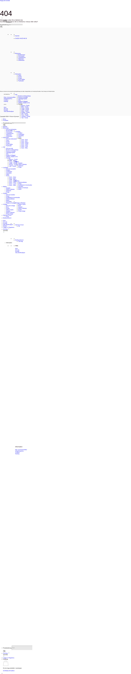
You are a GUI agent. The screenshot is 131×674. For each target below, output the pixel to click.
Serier (7, 175)
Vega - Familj (24, 111)
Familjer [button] (20, 104)
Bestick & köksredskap (12, 149)
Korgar (8, 143)
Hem (4, 220)
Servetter (20, 186)
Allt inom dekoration (11, 139)
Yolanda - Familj (25, 116)
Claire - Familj (25, 108)
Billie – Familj (12, 160)
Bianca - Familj (25, 105)
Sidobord (20, 165)
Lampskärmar (9, 133)
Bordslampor (9, 130)
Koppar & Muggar (23, 101)
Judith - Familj (25, 109)
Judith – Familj (13, 163)
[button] (67, 654)
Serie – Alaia (12, 177)
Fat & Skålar (9, 144)
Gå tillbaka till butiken (9, 670)
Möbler (17, 161)
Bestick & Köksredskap (24, 96)
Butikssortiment (19, 240)
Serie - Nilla (24, 148)
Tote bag (20, 241)
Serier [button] (19, 138)
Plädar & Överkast (23, 187)
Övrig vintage (21, 211)
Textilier (17, 181)
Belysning (5, 128)
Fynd (7, 216)
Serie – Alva (12, 178)
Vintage (5, 204)
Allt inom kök (9, 148)
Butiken (5, 226)
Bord (19, 205)
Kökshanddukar (22, 182)
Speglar (20, 163)
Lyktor (19, 137)
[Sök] (4, 651)
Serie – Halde (13, 181)
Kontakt (5, 223)
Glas (19, 100)
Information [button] (9, 242)
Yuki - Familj (24, 117)
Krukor (20, 209)
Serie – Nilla (12, 185)
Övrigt (19, 167)
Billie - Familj (24, 107)
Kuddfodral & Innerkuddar (25, 185)
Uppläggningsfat (22, 98)
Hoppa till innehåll (5, 0)
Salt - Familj (24, 113)
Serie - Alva (24, 141)
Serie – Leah (12, 184)
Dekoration (6, 137)
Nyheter (5, 126)
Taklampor (9, 134)
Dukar (19, 183)
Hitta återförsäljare (8, 224)
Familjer (8, 158)
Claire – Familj (13, 162)
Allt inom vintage (10, 205)
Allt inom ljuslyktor (11, 169)
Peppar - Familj (25, 112)
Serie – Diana (13, 179)
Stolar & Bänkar (22, 164)
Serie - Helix (24, 145)
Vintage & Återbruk (20, 203)
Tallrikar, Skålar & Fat (24, 102)
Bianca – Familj (13, 159)
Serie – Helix (12, 182)
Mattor (20, 189)
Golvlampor (9, 132)
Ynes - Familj (24, 115)
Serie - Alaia (24, 139)
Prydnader (9, 145)
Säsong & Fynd (19, 224)
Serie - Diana (24, 142)
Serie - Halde (24, 143)
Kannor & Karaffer (23, 97)
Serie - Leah (24, 146)
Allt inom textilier (10, 194)
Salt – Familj (12, 166)
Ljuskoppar (21, 134)
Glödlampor (9, 136)
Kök (16, 94)
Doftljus (20, 133)
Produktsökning (7, 648)
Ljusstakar (21, 135)
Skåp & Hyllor (22, 204)
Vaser (7, 140)
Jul (19, 226)
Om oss (5, 222)
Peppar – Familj (13, 164)
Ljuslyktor (17, 131)
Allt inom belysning (11, 129)
